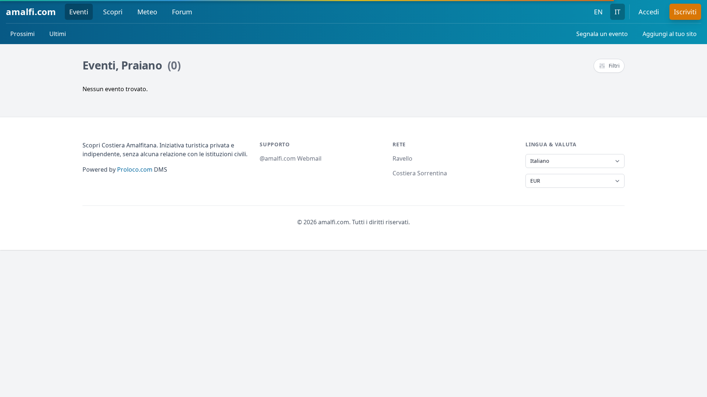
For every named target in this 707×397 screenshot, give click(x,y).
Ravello (402, 158)
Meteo (147, 11)
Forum (182, 11)
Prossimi (22, 34)
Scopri (113, 11)
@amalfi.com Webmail (290, 158)
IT (617, 11)
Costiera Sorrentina (420, 173)
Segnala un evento (602, 34)
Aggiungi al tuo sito (670, 34)
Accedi (649, 11)
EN (598, 11)
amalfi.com (31, 12)
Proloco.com (134, 169)
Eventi (78, 11)
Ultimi (57, 34)
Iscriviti (685, 11)
